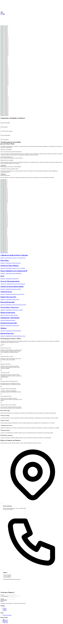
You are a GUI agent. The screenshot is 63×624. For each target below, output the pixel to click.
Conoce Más (3, 165)
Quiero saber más (10, 25)
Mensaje (2, 598)
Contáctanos (3, 25)
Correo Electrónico (4, 596)
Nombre (2, 595)
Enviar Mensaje (4, 600)
